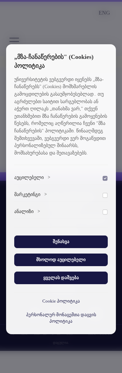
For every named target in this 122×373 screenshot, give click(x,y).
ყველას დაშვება (61, 277)
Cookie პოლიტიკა (61, 301)
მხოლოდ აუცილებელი (61, 259)
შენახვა (61, 241)
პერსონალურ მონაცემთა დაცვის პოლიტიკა (61, 318)
